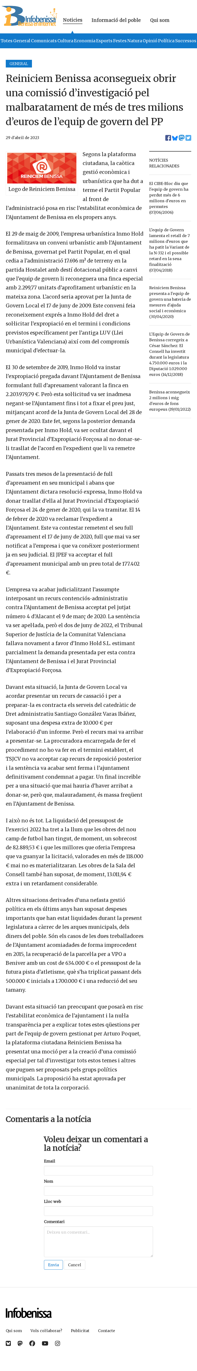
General (21, 40)
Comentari (54, 1221)
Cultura (65, 40)
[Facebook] (32, 1343)
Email (49, 1161)
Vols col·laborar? (46, 1330)
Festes (120, 40)
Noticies (72, 20)
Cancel (74, 1264)
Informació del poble (116, 20)
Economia (84, 40)
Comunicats (44, 40)
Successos (185, 40)
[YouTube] (45, 1343)
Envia (53, 1264)
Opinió (150, 40)
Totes (6, 40)
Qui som (160, 20)
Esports (104, 40)
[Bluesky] (8, 1343)
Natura (134, 40)
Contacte (106, 1330)
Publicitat (80, 1330)
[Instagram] (57, 1343)
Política (166, 40)
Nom (48, 1181)
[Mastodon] (20, 1343)
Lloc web (52, 1201)
